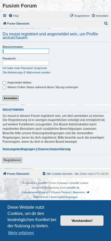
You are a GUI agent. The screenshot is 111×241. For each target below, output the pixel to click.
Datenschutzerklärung (54, 149)
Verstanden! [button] (82, 221)
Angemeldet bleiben (19, 82)
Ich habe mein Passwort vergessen (25, 68)
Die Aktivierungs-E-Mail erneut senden (26, 72)
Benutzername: (13, 46)
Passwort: (9, 58)
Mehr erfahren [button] (21, 233)
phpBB (42, 183)
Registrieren (12, 160)
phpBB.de (73, 187)
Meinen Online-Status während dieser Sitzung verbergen (42, 87)
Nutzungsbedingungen (19, 149)
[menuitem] (14, 16)
